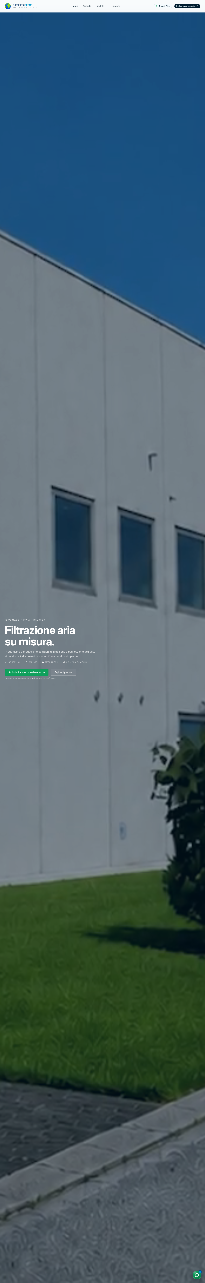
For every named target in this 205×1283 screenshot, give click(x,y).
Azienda (87, 6)
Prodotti (100, 6)
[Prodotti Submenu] (105, 6)
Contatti (116, 6)
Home (75, 6)
